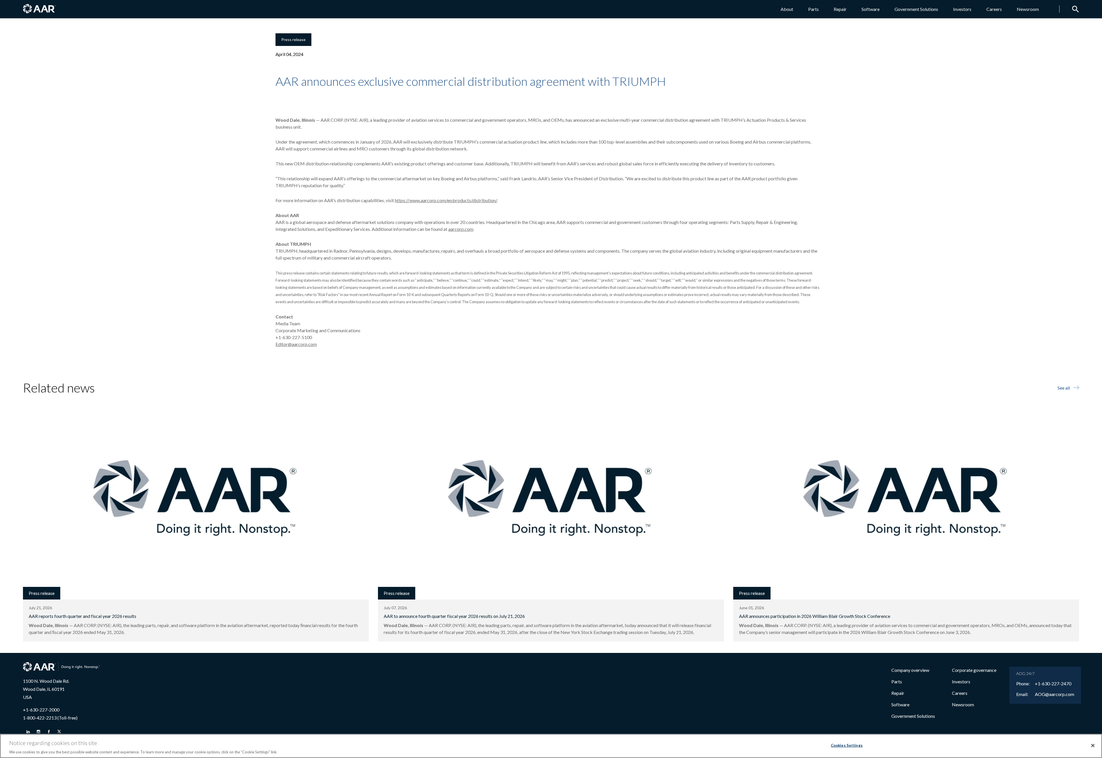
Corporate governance (974, 670)
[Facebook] (49, 731)
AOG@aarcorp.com (1054, 694)
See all (1064, 387)
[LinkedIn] (28, 731)
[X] (59, 731)
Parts (813, 9)
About (787, 9)
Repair (840, 9)
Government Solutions (916, 9)
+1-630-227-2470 (1053, 683)
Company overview (910, 670)
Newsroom (1028, 9)
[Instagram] (38, 731)
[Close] (1093, 745)
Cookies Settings (847, 745)
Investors (962, 9)
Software (871, 9)
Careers (994, 9)
